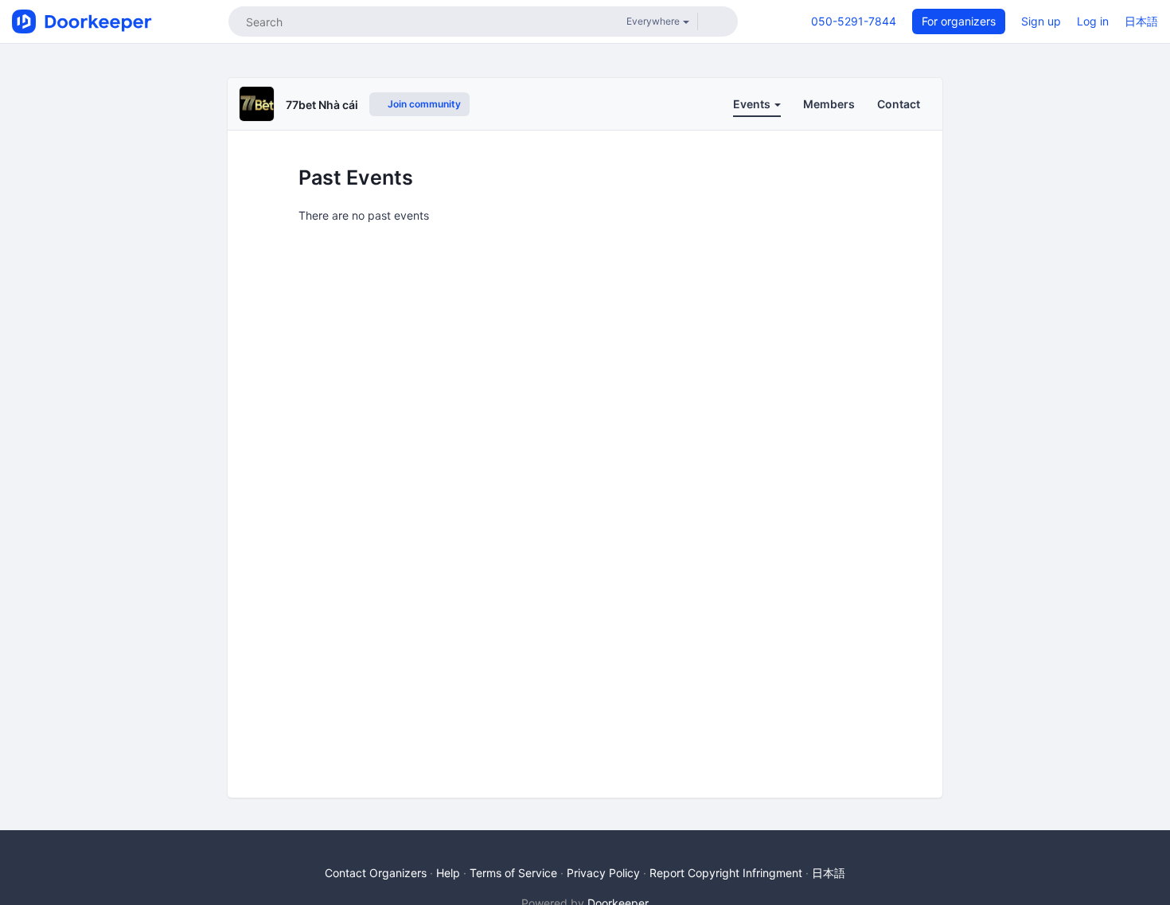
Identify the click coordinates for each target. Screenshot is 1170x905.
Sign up (1041, 21)
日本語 (1141, 21)
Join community (423, 104)
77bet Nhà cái (322, 104)
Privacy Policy (603, 873)
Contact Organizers (376, 873)
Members (829, 104)
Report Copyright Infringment (725, 873)
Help (448, 873)
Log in (1093, 21)
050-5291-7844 (853, 21)
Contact (898, 104)
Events (753, 104)
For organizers (959, 21)
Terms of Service (513, 873)
